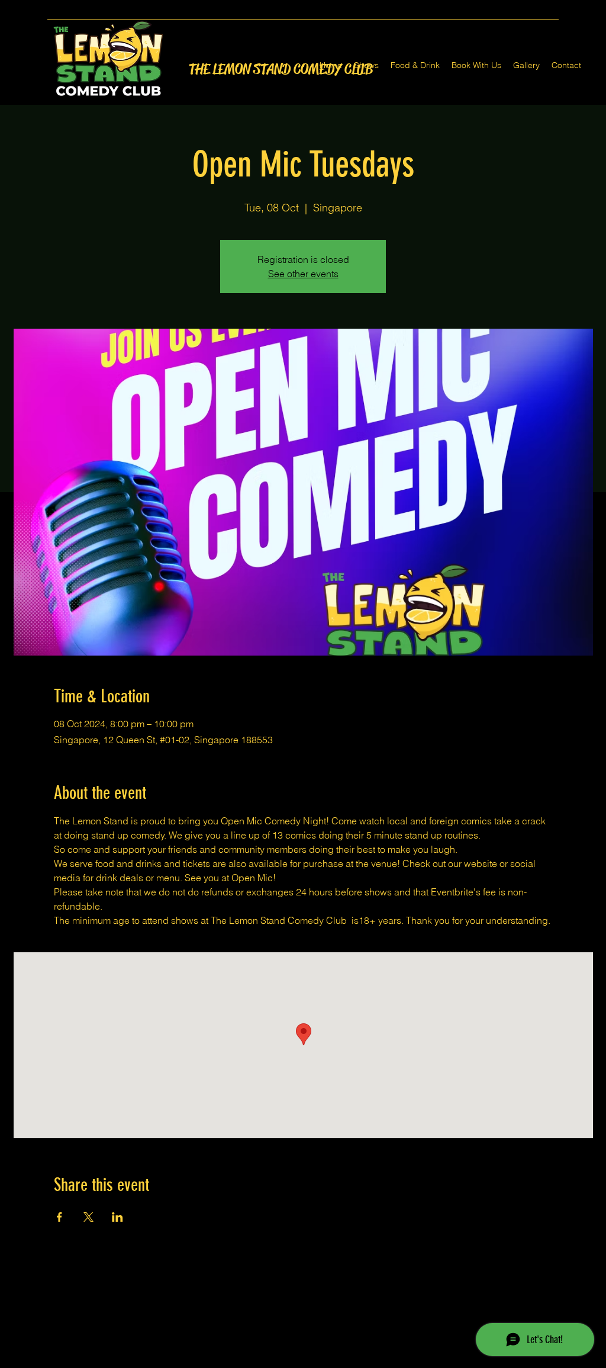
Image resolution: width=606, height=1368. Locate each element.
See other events (303, 274)
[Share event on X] (88, 1217)
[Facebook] (285, 1361)
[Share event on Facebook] (59, 1217)
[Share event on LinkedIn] (117, 1217)
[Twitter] (303, 1361)
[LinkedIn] (321, 1361)
